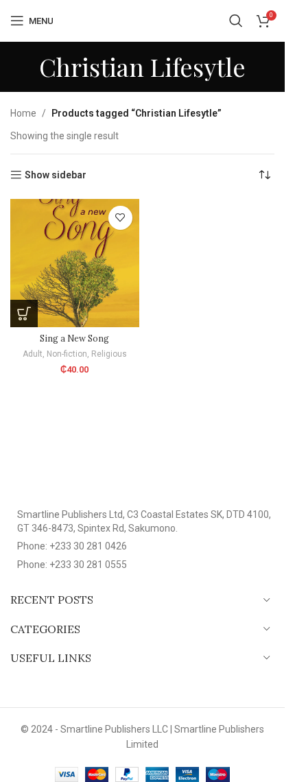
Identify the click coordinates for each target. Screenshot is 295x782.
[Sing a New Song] (74, 263)
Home (23, 113)
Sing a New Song (74, 338)
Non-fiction (67, 354)
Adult (33, 354)
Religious (109, 354)
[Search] (236, 20)
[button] (24, 313)
